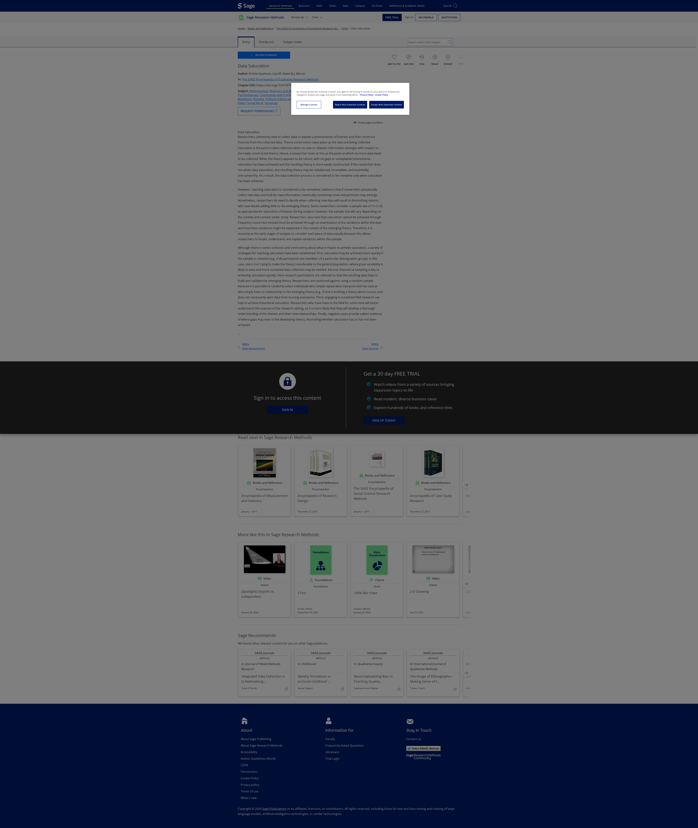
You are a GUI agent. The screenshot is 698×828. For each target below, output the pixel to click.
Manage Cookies (308, 104)
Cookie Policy (381, 94)
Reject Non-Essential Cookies (350, 104)
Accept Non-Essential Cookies (386, 104)
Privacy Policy (367, 94)
